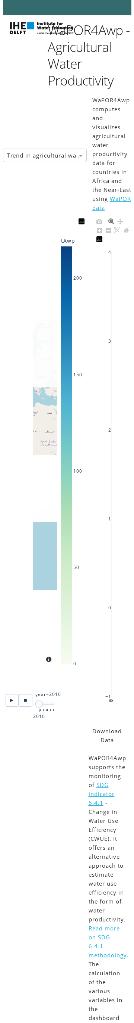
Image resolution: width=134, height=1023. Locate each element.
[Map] (45, 451)
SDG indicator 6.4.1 (102, 793)
